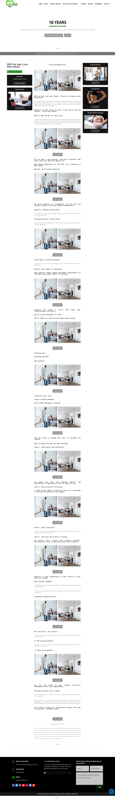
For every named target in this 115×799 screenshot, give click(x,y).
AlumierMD (98, 4)
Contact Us (19, 108)
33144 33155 (57, 744)
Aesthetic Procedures (70, 4)
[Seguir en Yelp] (27, 785)
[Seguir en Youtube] (33, 785)
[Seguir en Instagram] (23, 785)
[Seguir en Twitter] (16, 785)
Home (40, 4)
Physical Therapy (95, 74)
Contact (107, 4)
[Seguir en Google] (30, 785)
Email (18, 777)
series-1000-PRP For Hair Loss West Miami (46, 80)
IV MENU (83, 4)
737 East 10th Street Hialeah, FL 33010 (26, 764)
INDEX (57, 798)
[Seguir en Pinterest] (20, 785)
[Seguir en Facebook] (13, 785)
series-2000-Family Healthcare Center (69, 80)
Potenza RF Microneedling (95, 122)
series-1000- (46, 138)
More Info (56, 154)
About (46, 4)
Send (99, 787)
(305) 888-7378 (19, 83)
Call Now (95, 106)
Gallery (90, 4)
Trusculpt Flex (95, 98)
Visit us (68, 35)
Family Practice (19, 99)
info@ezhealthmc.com (19, 79)
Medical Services (55, 4)
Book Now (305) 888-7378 (54, 35)
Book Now (94, 82)
